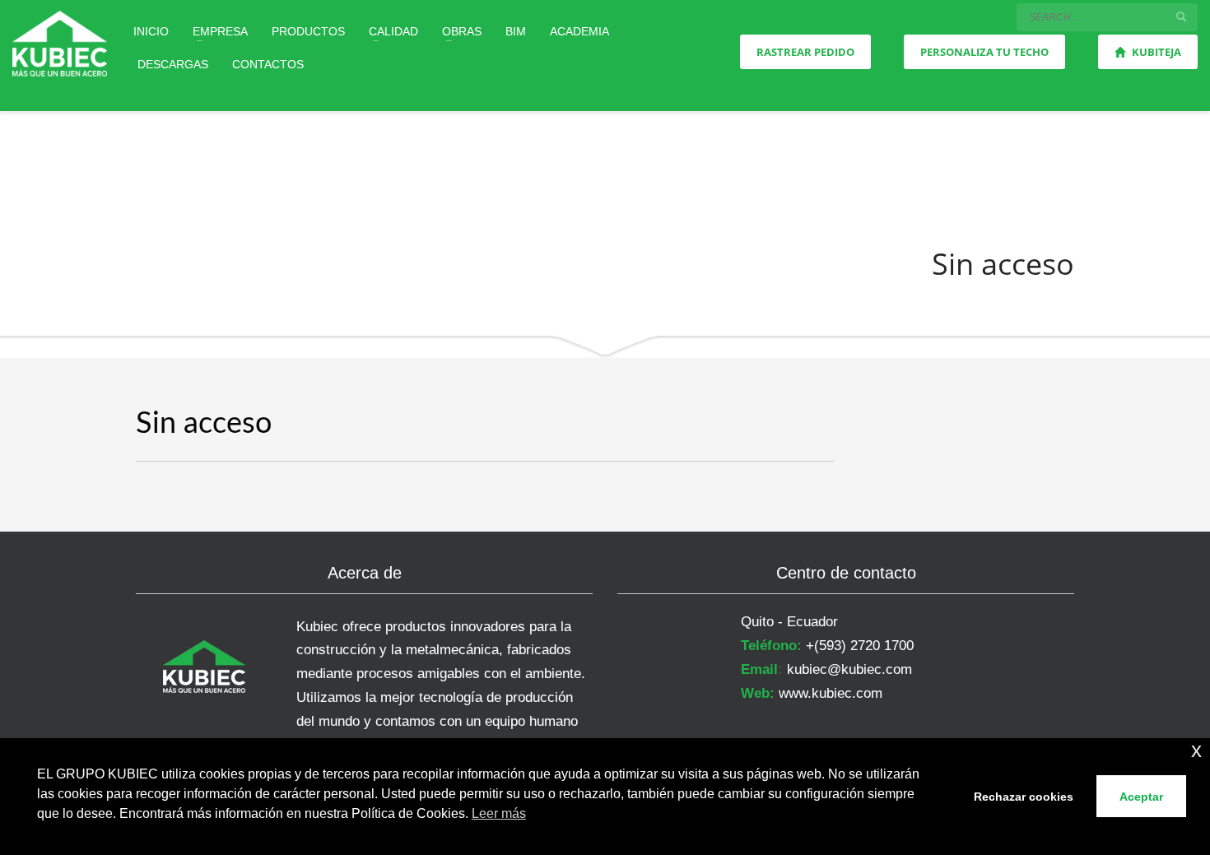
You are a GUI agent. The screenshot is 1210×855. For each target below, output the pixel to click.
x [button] (1196, 750)
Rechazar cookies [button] (1023, 796)
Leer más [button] (499, 813)
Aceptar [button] (1141, 796)
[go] (1181, 16)
